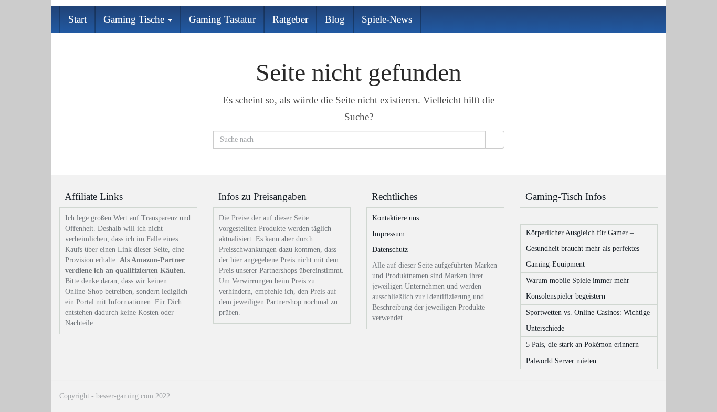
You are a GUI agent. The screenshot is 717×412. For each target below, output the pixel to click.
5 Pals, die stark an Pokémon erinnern (582, 344)
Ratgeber (290, 19)
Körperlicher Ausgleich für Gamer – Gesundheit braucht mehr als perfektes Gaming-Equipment (582, 248)
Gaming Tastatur (222, 19)
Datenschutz (390, 249)
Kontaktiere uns (395, 218)
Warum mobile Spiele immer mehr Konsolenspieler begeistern (577, 288)
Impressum (388, 234)
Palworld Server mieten (561, 361)
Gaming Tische (135, 19)
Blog (335, 19)
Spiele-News (387, 19)
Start (77, 19)
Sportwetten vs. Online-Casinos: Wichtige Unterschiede (588, 320)
